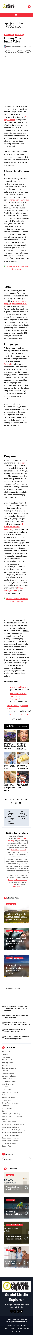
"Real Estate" (7, 1060)
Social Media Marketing (10, 1127)
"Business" (6, 1052)
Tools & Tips (19, 34)
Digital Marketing (8, 1084)
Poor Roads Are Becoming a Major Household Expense (15, 968)
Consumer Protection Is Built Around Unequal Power (14, 1030)
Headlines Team (13, 943)
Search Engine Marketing (11, 1114)
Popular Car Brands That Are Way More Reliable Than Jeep (10, 746)
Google (12, 884)
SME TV (4, 1119)
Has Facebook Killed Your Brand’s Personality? (18, 696)
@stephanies (17, 887)
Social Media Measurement (12, 1132)
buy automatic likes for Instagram (14, 527)
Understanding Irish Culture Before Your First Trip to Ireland (15, 917)
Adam (10, 919)
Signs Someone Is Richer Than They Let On (22, 785)
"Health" (5, 1054)
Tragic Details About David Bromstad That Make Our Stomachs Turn (22, 747)
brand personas (21, 51)
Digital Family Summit (18, 850)
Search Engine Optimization (12, 1116)
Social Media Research (10, 1138)
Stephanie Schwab (19, 833)
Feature (9, 931)
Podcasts (5, 1106)
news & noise (21, 1325)
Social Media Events (9, 1122)
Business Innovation (9, 1068)
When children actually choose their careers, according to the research (15, 1008)
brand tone (28, 51)
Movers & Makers (8, 1097)
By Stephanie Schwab (14, 46)
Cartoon (5, 1071)
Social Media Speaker (10, 1140)
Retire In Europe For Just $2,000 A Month (9, 766)
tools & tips (11, 1325)
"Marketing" (6, 1057)
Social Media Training (9, 1143)
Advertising (6, 1065)
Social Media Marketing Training (13, 1130)
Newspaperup (11, 1322)
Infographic (6, 1089)
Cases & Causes (8, 1073)
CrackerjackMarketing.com (17, 880)
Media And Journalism (10, 1092)
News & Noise (9, 34)
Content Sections (8, 1079)
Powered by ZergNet (23, 726)
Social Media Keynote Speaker (13, 1124)
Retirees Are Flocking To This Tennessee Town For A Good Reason (9, 787)
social (22, 463)
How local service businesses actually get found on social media (17, 1023)
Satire (4, 1111)
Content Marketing (9, 1076)
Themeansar (22, 1322)
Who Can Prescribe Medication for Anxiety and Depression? (16, 1037)
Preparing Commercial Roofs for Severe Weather (16, 1016)
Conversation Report (10, 1081)
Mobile (4, 1095)
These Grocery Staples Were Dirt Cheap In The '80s (22, 766)
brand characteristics (11, 51)
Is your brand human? (19, 687)
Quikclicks (8, 364)
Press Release (7, 1108)
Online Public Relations (10, 1103)
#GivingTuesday (8, 1063)
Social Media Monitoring (11, 1135)
